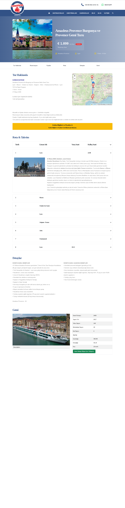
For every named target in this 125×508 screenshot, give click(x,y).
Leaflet (94, 104)
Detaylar (82, 65)
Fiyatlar (49, 65)
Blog (99, 13)
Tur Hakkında (17, 65)
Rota (64, 65)
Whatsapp (108, 5)
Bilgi (93, 13)
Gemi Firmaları (72, 13)
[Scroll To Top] (122, 506)
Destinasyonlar (58, 13)
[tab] (62, 126)
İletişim (106, 13)
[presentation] (14, 39)
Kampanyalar (84, 13)
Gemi (98, 65)
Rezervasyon (34, 65)
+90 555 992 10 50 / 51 (91, 5)
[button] (92, 76)
